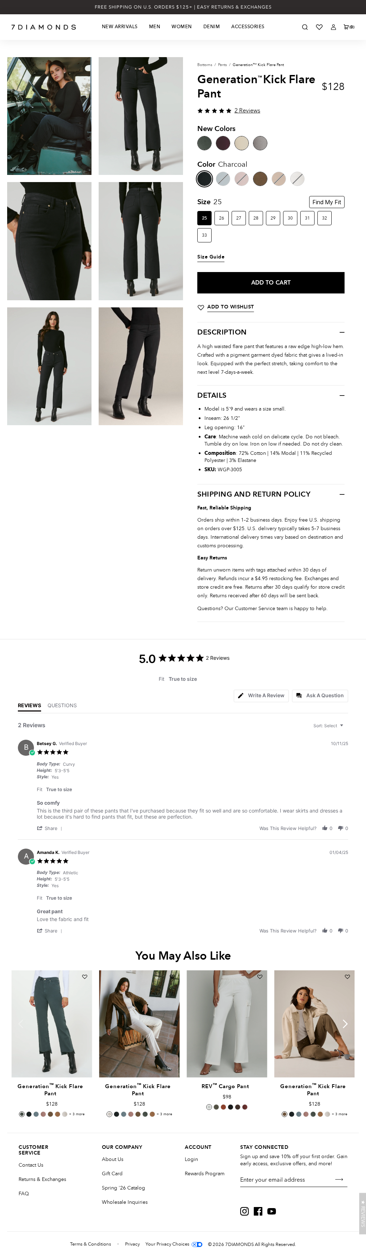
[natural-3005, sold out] (297, 179)
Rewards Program (204, 1173)
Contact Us (31, 1165)
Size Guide (210, 257)
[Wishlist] (319, 27)
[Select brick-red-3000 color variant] (245, 1107)
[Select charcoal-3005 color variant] (29, 1114)
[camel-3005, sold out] (279, 179)
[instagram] (244, 1211)
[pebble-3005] (260, 143)
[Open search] (305, 27)
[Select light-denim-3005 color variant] (36, 1114)
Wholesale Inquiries (125, 1202)
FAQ (24, 1193)
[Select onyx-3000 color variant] (230, 1107)
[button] (51, 828)
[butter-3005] (241, 143)
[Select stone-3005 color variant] (50, 1114)
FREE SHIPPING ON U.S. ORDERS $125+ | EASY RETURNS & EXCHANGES (183, 7)
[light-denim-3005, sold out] (223, 179)
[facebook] (258, 1211)
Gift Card (112, 1173)
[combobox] (329, 725)
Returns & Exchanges (42, 1179)
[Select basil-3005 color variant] (22, 1114)
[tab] (261, 696)
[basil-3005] (204, 143)
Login (191, 1159)
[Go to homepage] (43, 27)
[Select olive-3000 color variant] (216, 1107)
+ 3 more (77, 1114)
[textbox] (346, 728)
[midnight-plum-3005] (223, 143)
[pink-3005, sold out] (241, 179)
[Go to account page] (333, 27)
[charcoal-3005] (204, 179)
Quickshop (51, 1061)
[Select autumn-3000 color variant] (223, 1107)
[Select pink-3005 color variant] (43, 1114)
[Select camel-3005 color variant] (57, 1114)
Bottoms (204, 65)
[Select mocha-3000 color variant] (238, 1107)
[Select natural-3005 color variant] (65, 1114)
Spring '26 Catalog (123, 1188)
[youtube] (271, 1211)
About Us (112, 1159)
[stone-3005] (260, 179)
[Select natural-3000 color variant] (209, 1107)
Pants (222, 65)
